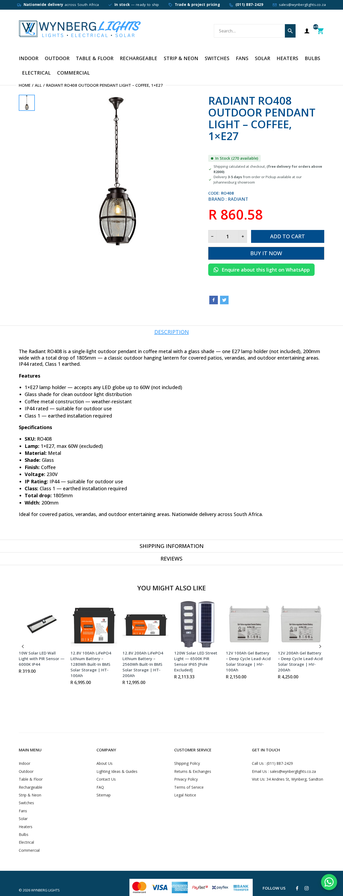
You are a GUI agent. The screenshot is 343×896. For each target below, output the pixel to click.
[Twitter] (224, 300)
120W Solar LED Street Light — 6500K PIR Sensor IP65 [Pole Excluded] (195, 661)
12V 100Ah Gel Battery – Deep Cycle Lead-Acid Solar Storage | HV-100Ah (248, 661)
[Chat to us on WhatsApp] (329, 882)
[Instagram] (306, 888)
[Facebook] (213, 300)
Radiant (238, 199)
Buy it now (266, 253)
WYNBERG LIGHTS (45, 890)
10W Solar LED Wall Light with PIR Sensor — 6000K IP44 (42, 658)
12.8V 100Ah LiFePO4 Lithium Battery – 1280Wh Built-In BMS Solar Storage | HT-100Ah (90, 664)
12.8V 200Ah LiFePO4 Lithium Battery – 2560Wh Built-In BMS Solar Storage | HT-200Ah (142, 664)
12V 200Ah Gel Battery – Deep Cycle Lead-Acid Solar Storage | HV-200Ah (300, 661)
